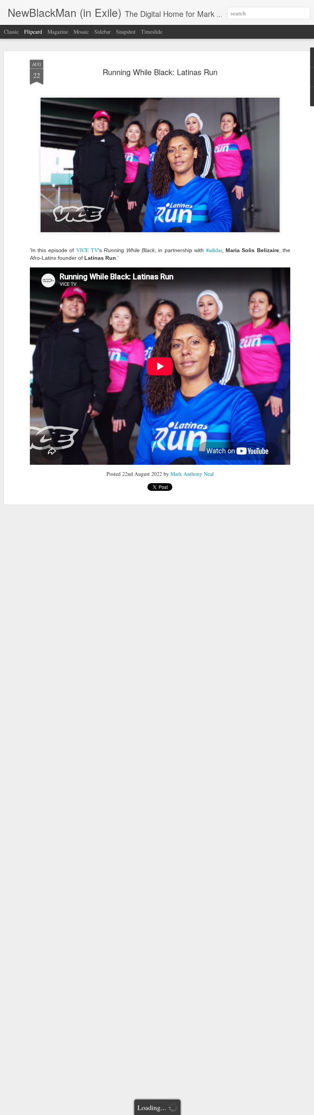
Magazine (57, 31)
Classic (11, 31)
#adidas (214, 250)
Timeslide (151, 31)
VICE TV (87, 250)
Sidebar (102, 31)
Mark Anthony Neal (192, 473)
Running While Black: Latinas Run (160, 71)
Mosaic (81, 31)
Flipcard (33, 31)
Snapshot (126, 31)
